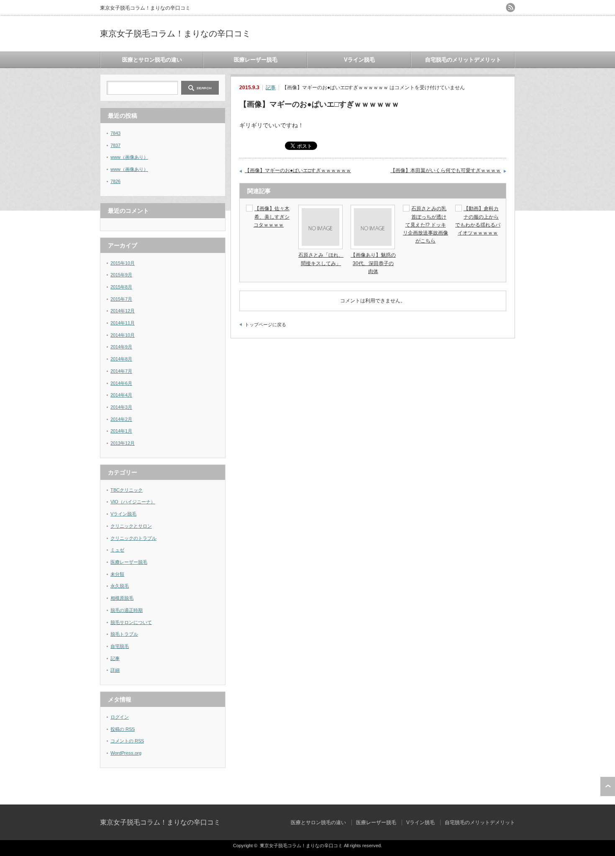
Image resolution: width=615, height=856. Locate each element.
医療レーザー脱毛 (255, 60)
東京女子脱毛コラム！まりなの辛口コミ (175, 33)
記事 (271, 87)
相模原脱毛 (121, 598)
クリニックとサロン (131, 526)
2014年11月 (122, 322)
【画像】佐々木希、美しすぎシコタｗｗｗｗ (272, 216)
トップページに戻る (265, 324)
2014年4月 (121, 394)
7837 (115, 145)
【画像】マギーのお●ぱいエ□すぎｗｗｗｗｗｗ (298, 170)
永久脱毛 (119, 585)
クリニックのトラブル (133, 538)
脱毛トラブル (124, 634)
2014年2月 (121, 419)
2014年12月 (122, 310)
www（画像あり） (129, 157)
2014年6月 (121, 383)
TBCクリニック (126, 489)
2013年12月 (122, 443)
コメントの (127, 740)
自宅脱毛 (119, 646)
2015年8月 (121, 286)
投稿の (122, 729)
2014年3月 (121, 407)
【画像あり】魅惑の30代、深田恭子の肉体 (373, 263)
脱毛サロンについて (131, 622)
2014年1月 (121, 430)
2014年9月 (121, 346)
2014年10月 (122, 335)
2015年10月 (122, 263)
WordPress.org (125, 752)
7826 (115, 181)
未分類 (117, 574)
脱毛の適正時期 (126, 610)
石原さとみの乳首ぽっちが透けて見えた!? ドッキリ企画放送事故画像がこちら (425, 225)
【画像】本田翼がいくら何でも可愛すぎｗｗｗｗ (445, 170)
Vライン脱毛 (359, 60)
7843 (115, 133)
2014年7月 (121, 371)
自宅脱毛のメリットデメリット (463, 60)
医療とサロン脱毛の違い (152, 60)
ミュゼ (117, 549)
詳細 (115, 670)
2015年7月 (121, 299)
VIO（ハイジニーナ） (132, 501)
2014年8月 (121, 358)
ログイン (119, 716)
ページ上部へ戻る (607, 786)
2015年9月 (121, 274)
